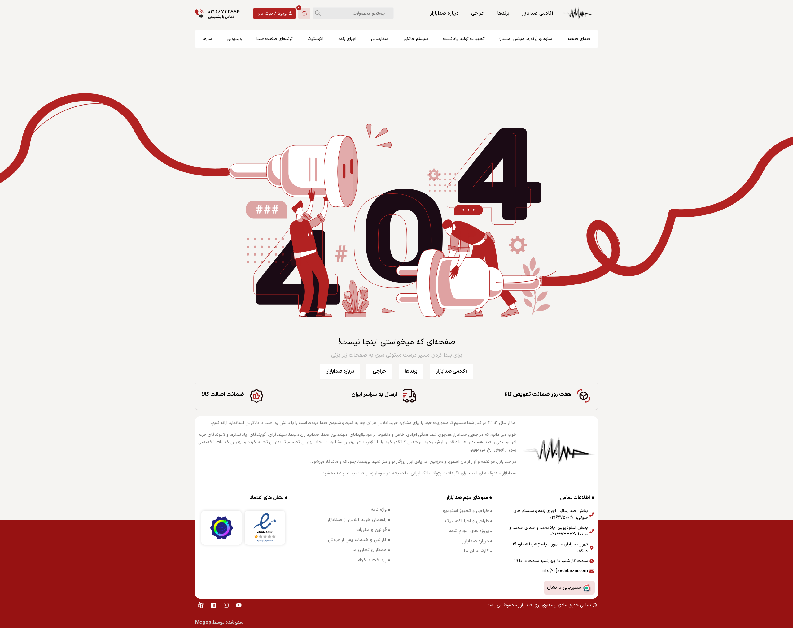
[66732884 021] (199, 13)
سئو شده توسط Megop (219, 622)
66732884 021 (224, 11)
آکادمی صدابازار (537, 13)
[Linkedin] (213, 605)
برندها (503, 13)
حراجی (478, 13)
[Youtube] (238, 605)
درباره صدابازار (444, 13)
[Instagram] (226, 605)
